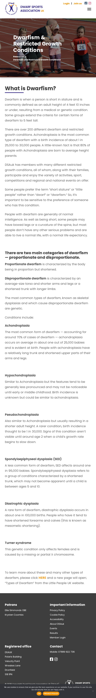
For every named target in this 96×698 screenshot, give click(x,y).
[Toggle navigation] (88, 9)
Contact (56, 646)
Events (53, 628)
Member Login (58, 637)
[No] (93, 691)
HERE (42, 578)
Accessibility (57, 619)
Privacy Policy (57, 610)
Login (66, 3)
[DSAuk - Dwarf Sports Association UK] (24, 8)
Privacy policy (51, 693)
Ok (39, 693)
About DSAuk (57, 623)
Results (54, 633)
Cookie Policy (57, 614)
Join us (78, 3)
